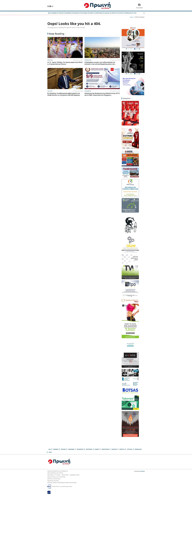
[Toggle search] (144, 13)
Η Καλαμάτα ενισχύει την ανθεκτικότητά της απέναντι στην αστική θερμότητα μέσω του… (100, 63)
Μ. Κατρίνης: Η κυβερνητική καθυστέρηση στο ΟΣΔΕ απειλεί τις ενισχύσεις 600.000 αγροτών (63, 94)
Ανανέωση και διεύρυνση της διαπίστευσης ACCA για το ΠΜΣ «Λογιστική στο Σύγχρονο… (102, 94)
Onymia (143, 471)
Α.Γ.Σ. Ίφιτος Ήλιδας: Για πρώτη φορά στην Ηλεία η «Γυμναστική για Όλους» (64, 63)
